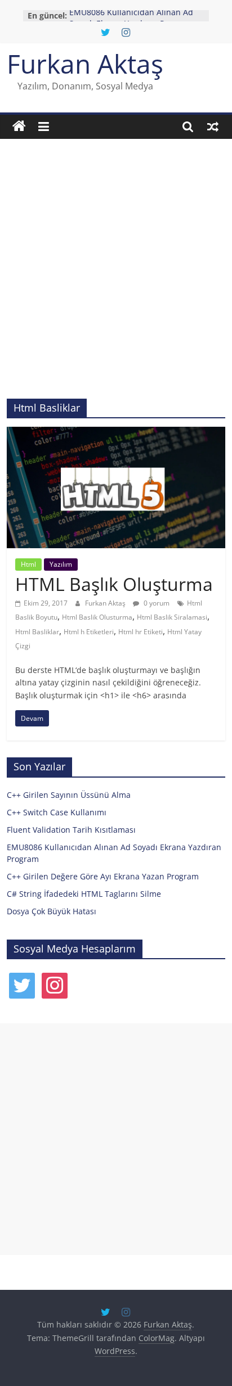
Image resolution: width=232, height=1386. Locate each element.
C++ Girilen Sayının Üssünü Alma (69, 794)
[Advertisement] (116, 277)
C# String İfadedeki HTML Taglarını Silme (84, 893)
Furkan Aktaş (85, 63)
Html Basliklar (37, 631)
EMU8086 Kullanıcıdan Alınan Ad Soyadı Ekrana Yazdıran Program (131, 21)
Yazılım (61, 564)
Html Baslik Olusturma (97, 617)
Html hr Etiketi (140, 631)
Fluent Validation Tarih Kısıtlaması (71, 829)
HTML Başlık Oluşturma (114, 584)
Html (28, 564)
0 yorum (155, 603)
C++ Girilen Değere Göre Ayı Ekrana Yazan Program (103, 876)
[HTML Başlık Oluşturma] (116, 433)
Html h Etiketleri (89, 631)
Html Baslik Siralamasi (172, 617)
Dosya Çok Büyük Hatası (51, 911)
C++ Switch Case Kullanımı (56, 812)
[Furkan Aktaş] (19, 126)
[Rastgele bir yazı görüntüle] (212, 126)
